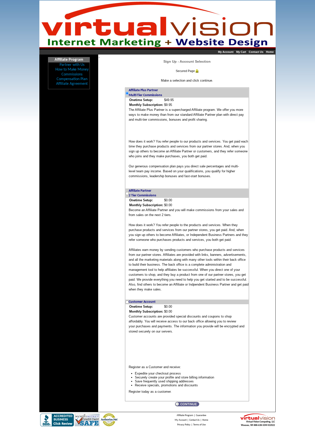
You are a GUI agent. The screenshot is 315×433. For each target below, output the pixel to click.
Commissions (72, 74)
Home (270, 51)
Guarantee (201, 415)
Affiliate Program (185, 415)
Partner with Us (72, 65)
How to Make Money (72, 70)
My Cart (241, 51)
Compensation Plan (72, 79)
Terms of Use (199, 424)
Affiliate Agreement (72, 84)
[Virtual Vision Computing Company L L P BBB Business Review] (57, 420)
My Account (226, 51)
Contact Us (256, 51)
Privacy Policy (183, 424)
